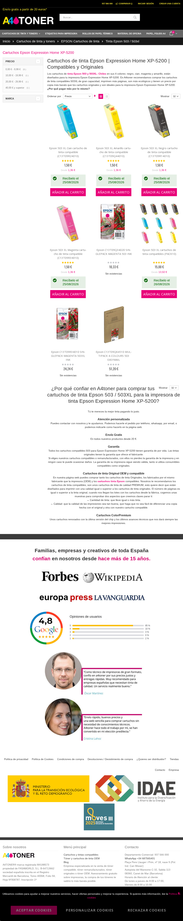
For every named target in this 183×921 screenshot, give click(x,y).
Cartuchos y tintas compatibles (81, 854)
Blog (66, 862)
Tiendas (174, 759)
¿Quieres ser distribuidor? (151, 759)
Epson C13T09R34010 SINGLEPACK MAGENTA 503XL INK (68, 355)
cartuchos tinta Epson (111, 481)
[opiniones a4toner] (91, 695)
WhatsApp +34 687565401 (140, 858)
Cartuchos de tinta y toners (35, 41)
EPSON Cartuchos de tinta (80, 41)
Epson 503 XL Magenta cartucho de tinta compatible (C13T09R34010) (68, 253)
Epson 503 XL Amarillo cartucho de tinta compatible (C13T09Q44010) (113, 152)
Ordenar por (54, 96)
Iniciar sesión (146, 4)
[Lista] (106, 96)
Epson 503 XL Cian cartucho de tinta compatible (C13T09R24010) (68, 152)
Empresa (174, 769)
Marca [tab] (10, 98)
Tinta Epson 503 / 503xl (122, 41)
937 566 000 (107, 4)
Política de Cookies (42, 759)
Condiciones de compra (70, 759)
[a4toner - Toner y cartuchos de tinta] (28, 20)
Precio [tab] (10, 61)
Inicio (6, 41)
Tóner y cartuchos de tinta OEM (82, 858)
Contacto (160, 769)
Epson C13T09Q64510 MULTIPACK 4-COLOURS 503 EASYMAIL (114, 355)
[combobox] (100, 17)
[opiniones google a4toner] (91, 649)
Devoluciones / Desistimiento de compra (110, 759)
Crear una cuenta (169, 4)
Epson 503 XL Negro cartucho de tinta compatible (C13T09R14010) (159, 152)
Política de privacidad (16, 759)
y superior (18, 87)
